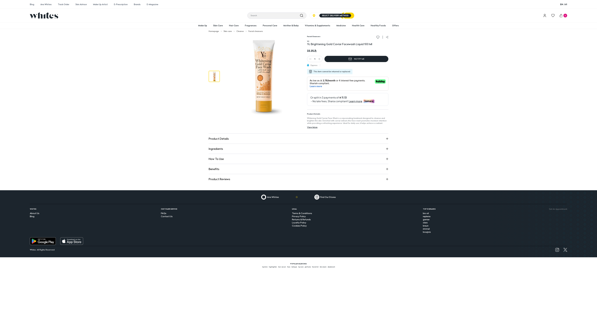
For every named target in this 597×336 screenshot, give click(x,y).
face (288, 267)
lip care (300, 267)
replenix (426, 216)
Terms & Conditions (302, 213)
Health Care (358, 25)
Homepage (214, 31)
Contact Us (167, 216)
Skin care (228, 31)
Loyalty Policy (299, 222)
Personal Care (270, 25)
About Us (34, 213)
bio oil (426, 213)
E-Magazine (152, 4)
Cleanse (240, 31)
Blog (32, 4)
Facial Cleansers (313, 36)
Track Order (63, 4)
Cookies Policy (299, 225)
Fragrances (251, 25)
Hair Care (234, 25)
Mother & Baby (291, 25)
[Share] (387, 37)
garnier (426, 219)
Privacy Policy (299, 216)
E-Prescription (121, 4)
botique (294, 267)
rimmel (426, 228)
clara (425, 222)
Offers (395, 25)
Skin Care (218, 25)
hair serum (282, 267)
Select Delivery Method (335, 15)
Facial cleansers (255, 31)
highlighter (273, 267)
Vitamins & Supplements (317, 25)
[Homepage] (44, 15)
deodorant (331, 267)
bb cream (323, 267)
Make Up (202, 25)
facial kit (315, 267)
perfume (308, 267)
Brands (137, 4)
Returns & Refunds (301, 219)
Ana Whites (46, 4)
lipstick (265, 267)
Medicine (341, 25)
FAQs (163, 213)
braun (425, 225)
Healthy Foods (378, 25)
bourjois (427, 231)
